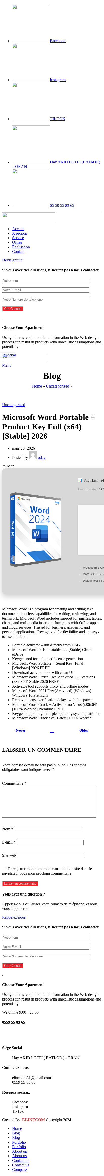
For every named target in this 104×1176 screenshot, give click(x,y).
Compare (19, 1169)
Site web (9, 855)
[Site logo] (28, 220)
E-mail (9, 842)
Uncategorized (57, 386)
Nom (7, 829)
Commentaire (14, 783)
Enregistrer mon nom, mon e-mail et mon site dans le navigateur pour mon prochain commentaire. (47, 871)
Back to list (52, 731)
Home (37, 386)
